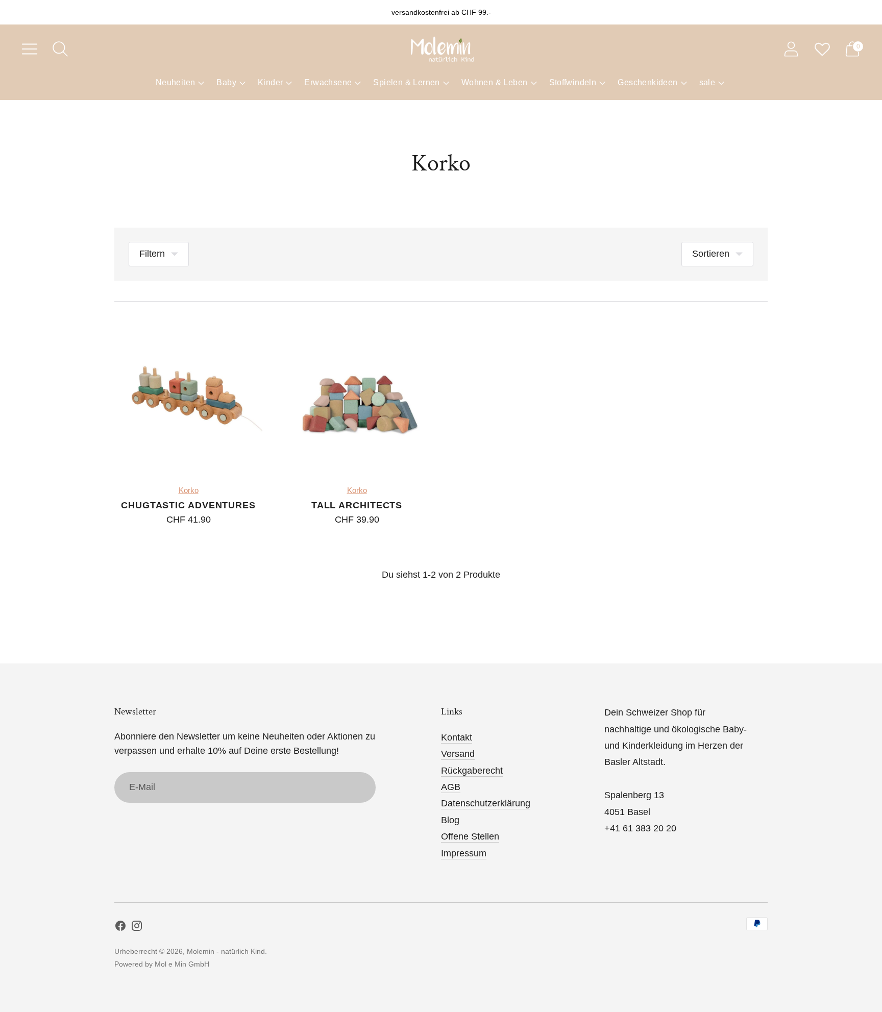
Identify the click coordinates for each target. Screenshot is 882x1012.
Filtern (152, 254)
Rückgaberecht (472, 771)
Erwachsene (328, 82)
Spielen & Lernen (406, 82)
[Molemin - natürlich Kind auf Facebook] (120, 928)
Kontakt (456, 737)
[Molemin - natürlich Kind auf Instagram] (137, 928)
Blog (450, 820)
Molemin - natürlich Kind (226, 951)
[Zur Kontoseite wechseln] (791, 49)
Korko (189, 490)
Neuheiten (175, 82)
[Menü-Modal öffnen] (29, 49)
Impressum (463, 853)
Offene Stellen (470, 836)
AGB (450, 787)
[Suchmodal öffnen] (60, 49)
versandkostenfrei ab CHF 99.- (441, 12)
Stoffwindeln (573, 82)
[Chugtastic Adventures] (188, 396)
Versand (458, 754)
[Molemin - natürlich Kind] (441, 49)
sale (707, 82)
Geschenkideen (647, 82)
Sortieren (710, 254)
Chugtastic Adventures (188, 505)
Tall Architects (357, 505)
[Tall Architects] (357, 396)
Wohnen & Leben (494, 82)
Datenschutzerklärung (485, 803)
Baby (226, 82)
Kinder (270, 82)
